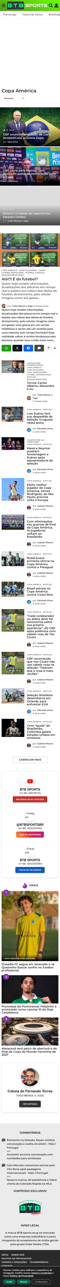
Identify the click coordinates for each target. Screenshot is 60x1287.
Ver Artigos (30, 1104)
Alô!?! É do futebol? (20, 279)
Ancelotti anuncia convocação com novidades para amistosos (30, 1156)
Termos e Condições (14, 1262)
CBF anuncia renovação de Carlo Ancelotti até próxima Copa (27, 136)
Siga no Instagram (30, 834)
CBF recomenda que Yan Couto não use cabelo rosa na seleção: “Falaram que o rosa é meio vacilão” (41, 666)
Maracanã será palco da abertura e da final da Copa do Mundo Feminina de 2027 (29, 1051)
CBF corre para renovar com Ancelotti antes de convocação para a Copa (29, 174)
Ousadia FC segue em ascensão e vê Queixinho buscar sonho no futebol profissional (28, 967)
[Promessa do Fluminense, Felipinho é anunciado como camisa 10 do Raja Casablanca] (30, 989)
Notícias (31, 377)
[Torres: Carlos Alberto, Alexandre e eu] (13, 366)
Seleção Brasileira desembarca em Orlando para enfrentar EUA (40, 699)
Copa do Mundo (28, 270)
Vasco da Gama (33, 14)
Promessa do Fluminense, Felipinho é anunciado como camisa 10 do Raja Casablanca (29, 1009)
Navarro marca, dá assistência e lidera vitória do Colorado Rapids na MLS (32, 1181)
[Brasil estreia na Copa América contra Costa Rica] (13, 589)
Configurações (41, 1281)
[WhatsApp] (6, 348)
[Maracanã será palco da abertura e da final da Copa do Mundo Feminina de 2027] (30, 1031)
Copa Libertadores (37, 372)
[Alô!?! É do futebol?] (30, 250)
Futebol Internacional (39, 375)
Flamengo (9, 14)
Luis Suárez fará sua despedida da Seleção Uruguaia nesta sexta (40, 418)
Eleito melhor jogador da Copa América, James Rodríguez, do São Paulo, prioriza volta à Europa (40, 492)
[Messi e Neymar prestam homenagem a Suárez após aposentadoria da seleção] (13, 443)
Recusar (23, 1281)
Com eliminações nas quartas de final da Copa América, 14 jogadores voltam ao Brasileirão (41, 529)
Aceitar (9, 1281)
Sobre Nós (17, 1255)
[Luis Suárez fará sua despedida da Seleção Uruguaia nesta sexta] (13, 414)
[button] (4, 5)
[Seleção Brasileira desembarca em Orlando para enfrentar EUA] (13, 695)
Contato (7, 1265)
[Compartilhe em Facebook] (28, 348)
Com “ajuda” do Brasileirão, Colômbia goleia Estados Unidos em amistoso (41, 732)
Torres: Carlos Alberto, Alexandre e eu (40, 386)
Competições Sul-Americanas (36, 441)
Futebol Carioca (34, 273)
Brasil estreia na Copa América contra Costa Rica (40, 591)
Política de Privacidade (17, 1258)
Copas (41, 270)
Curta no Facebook (30, 870)
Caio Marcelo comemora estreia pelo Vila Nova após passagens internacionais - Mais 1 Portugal (31, 1169)
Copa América (9, 270)
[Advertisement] (30, 52)
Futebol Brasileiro (13, 273)
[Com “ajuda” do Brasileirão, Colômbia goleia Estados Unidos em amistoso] (13, 728)
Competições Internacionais (35, 364)
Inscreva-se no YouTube (30, 799)
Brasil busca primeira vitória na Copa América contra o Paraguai (40, 562)
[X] (17, 348)
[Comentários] (39, 348)
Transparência (39, 1262)
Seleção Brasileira (13, 275)
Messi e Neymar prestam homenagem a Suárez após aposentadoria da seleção (40, 456)
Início (5, 1255)
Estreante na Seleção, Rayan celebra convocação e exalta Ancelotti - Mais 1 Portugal (31, 1144)
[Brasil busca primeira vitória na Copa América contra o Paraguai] (13, 558)
